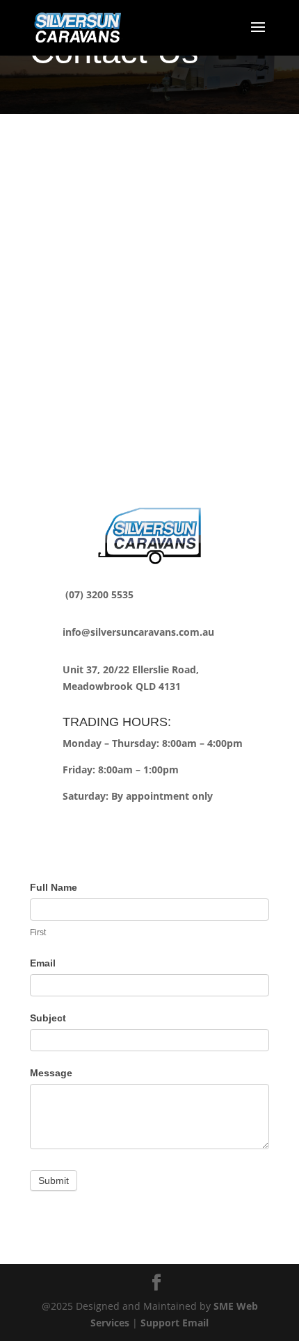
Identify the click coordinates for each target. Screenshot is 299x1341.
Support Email (174, 1322)
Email (43, 963)
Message (51, 1072)
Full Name (53, 887)
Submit (53, 1180)
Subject (48, 1017)
